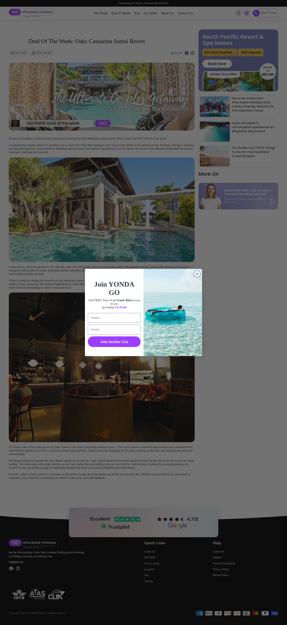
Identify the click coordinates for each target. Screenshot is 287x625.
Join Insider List (114, 342)
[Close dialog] (197, 273)
